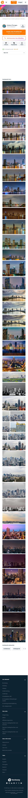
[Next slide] (22, 672)
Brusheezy (5, 706)
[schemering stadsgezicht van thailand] (13, 350)
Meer (3, 795)
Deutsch (4, 790)
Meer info (6, 54)
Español (4, 785)
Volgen (22, 26)
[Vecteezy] (2, 2)
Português (5, 787)
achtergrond (16, 672)
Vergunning (5, 738)
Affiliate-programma (7, 743)
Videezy (4, 711)
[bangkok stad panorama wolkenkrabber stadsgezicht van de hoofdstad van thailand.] (6, 418)
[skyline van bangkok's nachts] (13, 365)
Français (4, 793)
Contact (4, 768)
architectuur (7, 672)
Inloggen (20, 2)
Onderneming (5, 714)
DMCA (3, 741)
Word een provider (7, 773)
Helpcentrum (5, 765)
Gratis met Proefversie (14, 32)
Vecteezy (4, 709)
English (4, 782)
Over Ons (4, 771)
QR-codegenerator (7, 729)
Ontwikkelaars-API (6, 719)
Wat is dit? (16, 49)
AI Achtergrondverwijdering (9, 726)
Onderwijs (5, 717)
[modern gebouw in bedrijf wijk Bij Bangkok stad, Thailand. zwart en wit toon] (13, 391)
